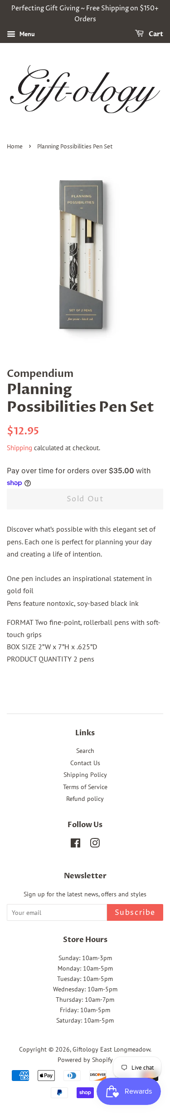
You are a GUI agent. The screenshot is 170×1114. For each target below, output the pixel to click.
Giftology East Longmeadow (111, 1049)
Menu (26, 34)
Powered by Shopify (85, 1060)
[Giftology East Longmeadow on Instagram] (95, 845)
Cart (155, 34)
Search (85, 751)
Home (15, 147)
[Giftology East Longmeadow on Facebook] (75, 845)
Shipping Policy (85, 775)
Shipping (19, 447)
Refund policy (85, 799)
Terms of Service (85, 787)
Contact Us (85, 763)
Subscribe (135, 913)
